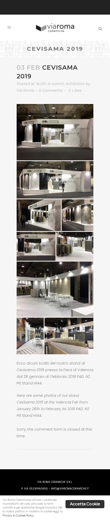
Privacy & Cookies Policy (18, 515)
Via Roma (25, 90)
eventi (58, 83)
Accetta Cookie (85, 504)
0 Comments (51, 90)
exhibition (75, 83)
